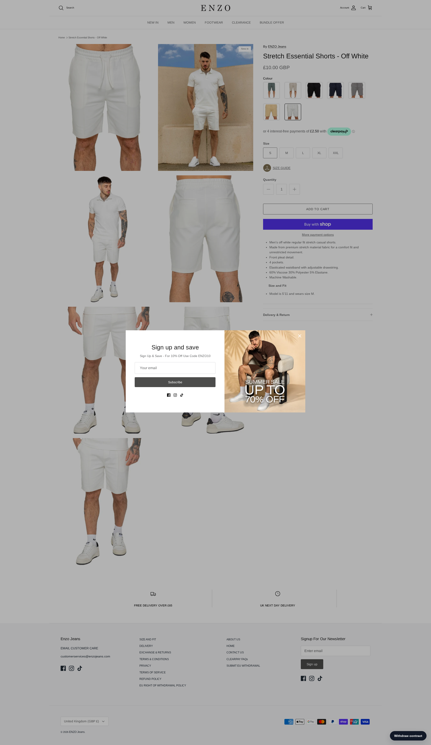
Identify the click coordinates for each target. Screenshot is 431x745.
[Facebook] (168, 395)
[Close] (300, 336)
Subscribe (175, 382)
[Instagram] (175, 395)
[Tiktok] (181, 395)
